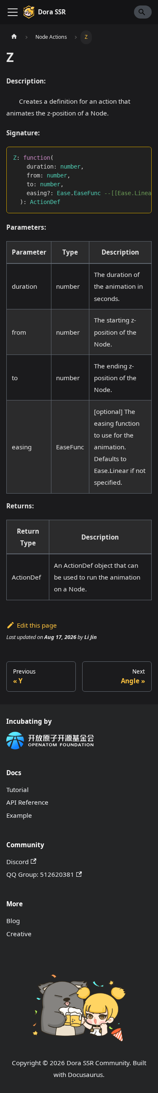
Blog (13, 920)
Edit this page (37, 625)
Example (19, 815)
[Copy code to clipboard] (141, 157)
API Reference (27, 802)
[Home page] (13, 37)
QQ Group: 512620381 (40, 874)
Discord (17, 861)
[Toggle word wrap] (127, 157)
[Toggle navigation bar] (12, 12)
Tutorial (17, 789)
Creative (19, 933)
